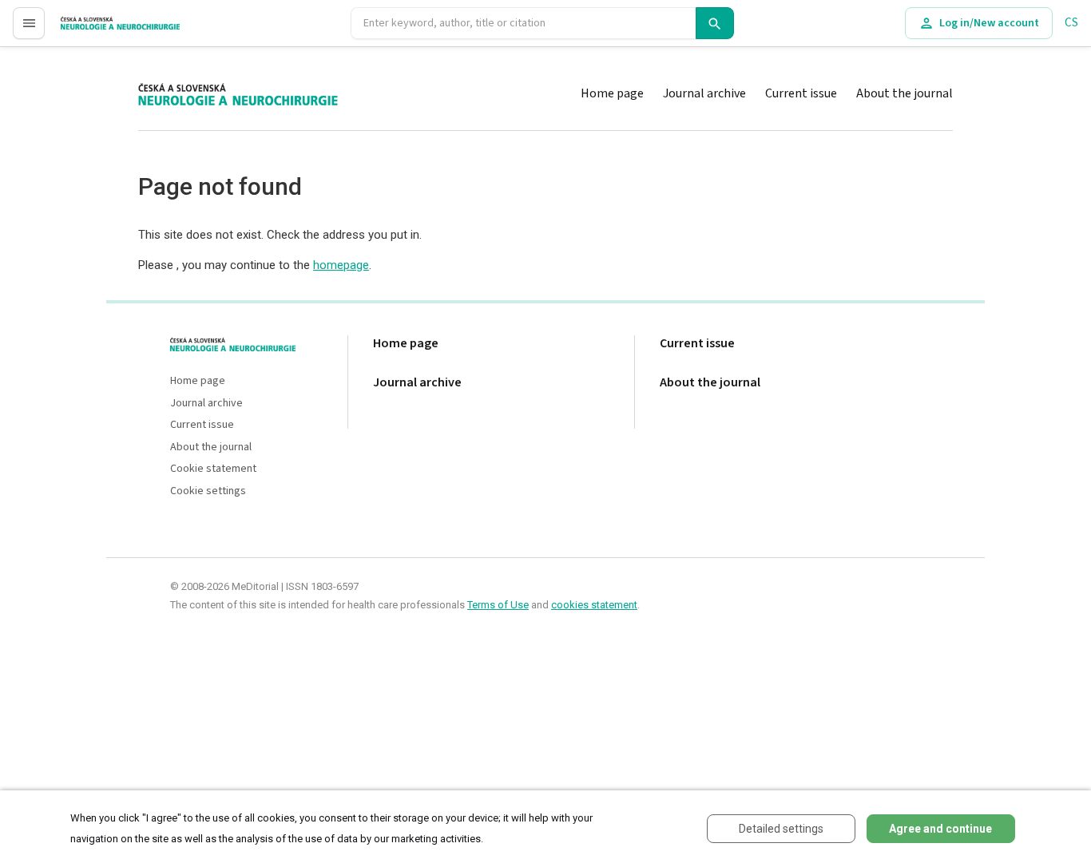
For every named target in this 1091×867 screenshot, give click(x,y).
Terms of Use (498, 605)
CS (1071, 22)
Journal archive (704, 93)
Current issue (801, 93)
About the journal (904, 93)
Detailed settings (781, 828)
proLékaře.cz (93, 30)
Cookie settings (208, 491)
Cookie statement (213, 469)
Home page (612, 93)
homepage (341, 265)
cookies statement (594, 605)
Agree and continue (940, 828)
